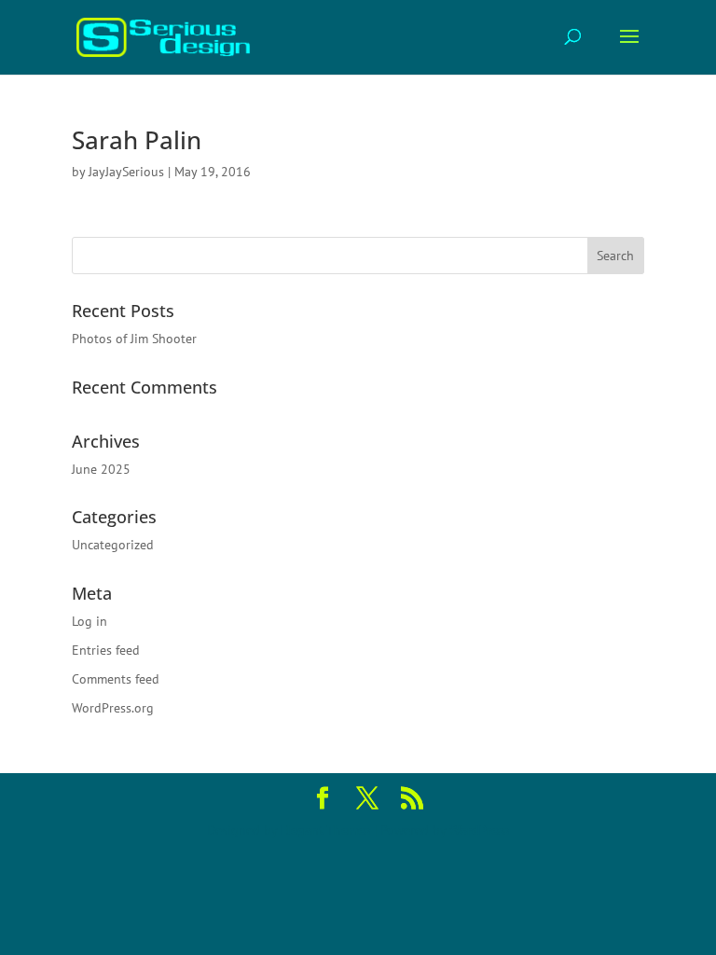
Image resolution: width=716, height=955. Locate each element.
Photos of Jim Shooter (134, 338)
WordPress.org (113, 707)
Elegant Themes (325, 830)
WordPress (479, 830)
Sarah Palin (136, 140)
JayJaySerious (126, 171)
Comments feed (115, 679)
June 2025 (101, 469)
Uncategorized (113, 544)
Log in (89, 621)
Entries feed (106, 650)
